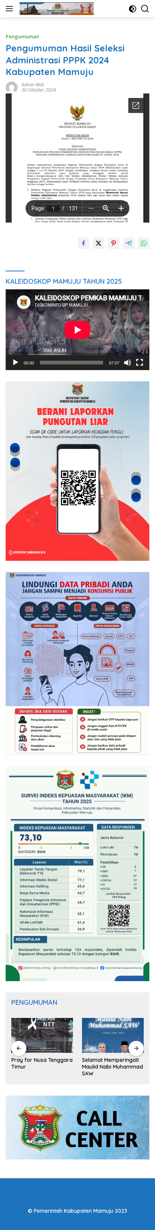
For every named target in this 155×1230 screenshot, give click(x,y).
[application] (77, 329)
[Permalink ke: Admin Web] (12, 86)
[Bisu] (127, 362)
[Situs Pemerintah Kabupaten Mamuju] (56, 8)
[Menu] (11, 8)
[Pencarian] (145, 9)
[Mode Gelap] (132, 9)
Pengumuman (22, 36)
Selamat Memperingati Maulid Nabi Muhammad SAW (112, 1067)
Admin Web (32, 84)
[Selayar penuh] (139, 362)
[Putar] (15, 362)
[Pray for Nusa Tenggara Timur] (42, 1035)
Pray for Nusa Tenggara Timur (42, 1063)
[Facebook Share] (83, 243)
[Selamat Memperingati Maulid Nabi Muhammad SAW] (113, 1035)
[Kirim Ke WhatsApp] (143, 243)
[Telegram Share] (128, 243)
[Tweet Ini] (98, 243)
